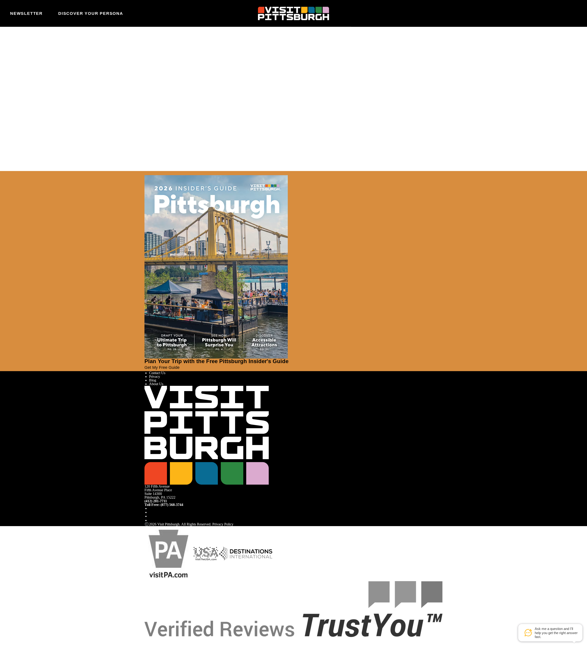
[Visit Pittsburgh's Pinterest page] (151, 520)
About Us (156, 384)
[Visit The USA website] (206, 553)
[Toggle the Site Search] (561, 13)
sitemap (255, 81)
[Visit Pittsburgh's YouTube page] (151, 516)
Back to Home (155, 86)
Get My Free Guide (162, 367)
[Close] (12, 173)
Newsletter (26, 13)
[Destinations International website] (245, 553)
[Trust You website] (293, 609)
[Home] (293, 13)
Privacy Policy (222, 524)
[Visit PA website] (168, 553)
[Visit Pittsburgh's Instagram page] (151, 512)
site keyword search (203, 81)
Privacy (154, 376)
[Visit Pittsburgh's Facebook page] (151, 508)
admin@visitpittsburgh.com (207, 70)
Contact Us (157, 373)
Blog (152, 380)
